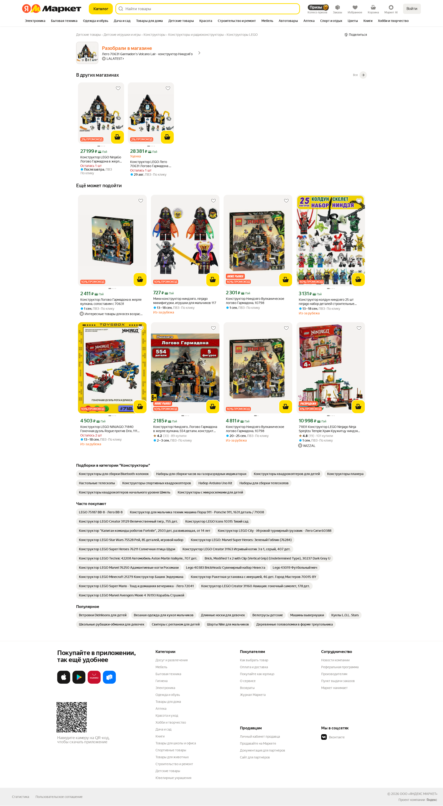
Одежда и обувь (168, 695)
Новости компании (335, 660)
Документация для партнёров (262, 750)
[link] (114, 474)
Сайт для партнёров (255, 757)
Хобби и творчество (171, 722)
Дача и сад (163, 729)
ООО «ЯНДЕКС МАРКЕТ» (418, 794)
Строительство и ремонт (174, 764)
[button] (353, 737)
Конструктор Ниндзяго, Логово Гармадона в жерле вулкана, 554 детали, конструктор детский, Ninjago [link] (185, 429)
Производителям (334, 674)
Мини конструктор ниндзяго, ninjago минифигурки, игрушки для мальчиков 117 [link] (184, 301)
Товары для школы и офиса (176, 743)
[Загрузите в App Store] (63, 682)
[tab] (35, 21)
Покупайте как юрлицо (257, 674)
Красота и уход (167, 715)
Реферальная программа (340, 667)
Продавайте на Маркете (258, 743)
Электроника (165, 688)
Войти (412, 8)
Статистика (20, 797)
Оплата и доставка (254, 667)
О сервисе (248, 681)
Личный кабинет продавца (260, 736)
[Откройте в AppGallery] (94, 682)
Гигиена (162, 681)
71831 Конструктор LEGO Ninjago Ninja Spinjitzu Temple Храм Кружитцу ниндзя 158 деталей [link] (328, 429)
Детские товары (168, 771)
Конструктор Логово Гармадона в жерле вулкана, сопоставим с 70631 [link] (111, 302)
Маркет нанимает (334, 688)
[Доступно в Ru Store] (109, 682)
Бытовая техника (168, 674)
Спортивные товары (171, 750)
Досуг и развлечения (172, 660)
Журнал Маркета (253, 695)
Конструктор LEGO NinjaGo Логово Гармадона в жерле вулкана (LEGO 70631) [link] (100, 159)
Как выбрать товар (254, 660)
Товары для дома (168, 702)
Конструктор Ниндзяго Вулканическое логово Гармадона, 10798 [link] (255, 301)
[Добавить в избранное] (118, 88)
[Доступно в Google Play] (78, 682)
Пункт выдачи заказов (338, 681)
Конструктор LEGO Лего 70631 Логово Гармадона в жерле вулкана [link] (150, 164)
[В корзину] (117, 137)
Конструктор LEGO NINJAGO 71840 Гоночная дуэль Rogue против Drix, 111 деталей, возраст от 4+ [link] (108, 429)
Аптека (161, 708)
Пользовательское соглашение (59, 797)
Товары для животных (172, 757)
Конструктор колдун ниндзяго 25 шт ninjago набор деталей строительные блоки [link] (326, 302)
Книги (160, 736)
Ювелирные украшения (173, 778)
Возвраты (247, 688)
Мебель (161, 667)
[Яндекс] (431, 800)
